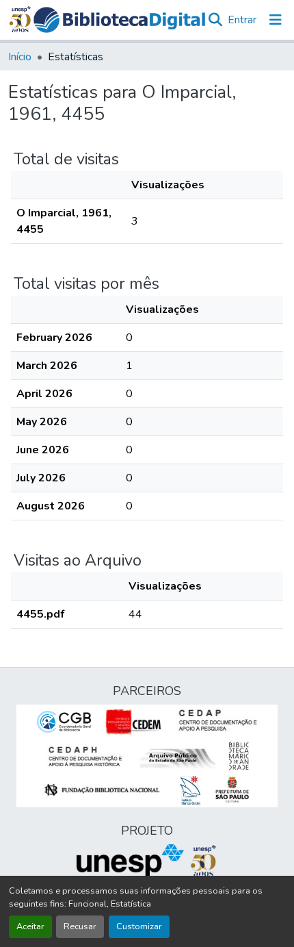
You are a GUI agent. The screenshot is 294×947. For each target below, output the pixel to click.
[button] (119, 19)
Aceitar (30, 926)
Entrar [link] (242, 19)
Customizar (139, 926)
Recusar (80, 926)
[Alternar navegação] (275, 20)
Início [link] (19, 56)
